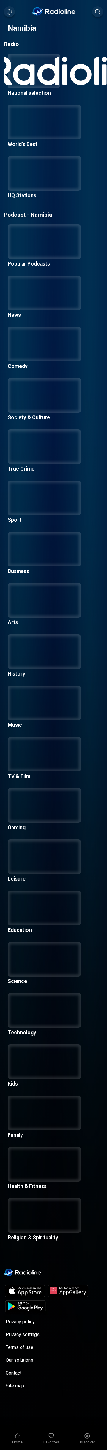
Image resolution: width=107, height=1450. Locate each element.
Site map (15, 1386)
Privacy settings (23, 1334)
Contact (13, 1373)
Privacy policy (20, 1322)
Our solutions (19, 1360)
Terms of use (19, 1347)
